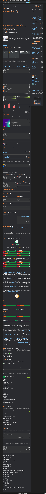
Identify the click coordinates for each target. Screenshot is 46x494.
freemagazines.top (5, 153)
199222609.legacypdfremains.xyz (25, 227)
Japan (19, 104)
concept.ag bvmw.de (34, 51)
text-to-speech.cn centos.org (36, 48)
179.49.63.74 (33, 60)
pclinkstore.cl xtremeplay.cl (35, 52)
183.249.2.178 (33, 63)
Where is (9, 212)
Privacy (24, 493)
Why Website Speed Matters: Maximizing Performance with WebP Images (38, 78)
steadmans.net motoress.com (36, 46)
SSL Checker (9, 372)
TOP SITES (10, 0)
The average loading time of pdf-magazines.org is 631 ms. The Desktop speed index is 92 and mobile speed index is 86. (16, 234)
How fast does (10, 232)
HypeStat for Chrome (37, 41)
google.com (34, 13)
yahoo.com (39, 17)
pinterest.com (34, 19)
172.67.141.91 (28, 216)
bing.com (34, 16)
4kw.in (4, 155)
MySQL (16, 52)
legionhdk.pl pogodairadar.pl (35, 53)
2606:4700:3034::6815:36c (35, 62)
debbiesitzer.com (34, 24)
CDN (4, 51)
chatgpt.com (34, 17)
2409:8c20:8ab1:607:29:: (35, 70)
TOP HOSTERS (17, 0)
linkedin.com (39, 16)
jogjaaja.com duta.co (34, 54)
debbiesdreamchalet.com (35, 27)
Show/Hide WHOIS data (36, 90)
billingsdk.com (33, 23)
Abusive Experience (8, 203)
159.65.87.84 (33, 68)
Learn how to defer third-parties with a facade (9, 272)
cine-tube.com (5, 227)
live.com (39, 18)
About (26, 493)
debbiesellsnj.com (34, 28)
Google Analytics (12, 52)
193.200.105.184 (34, 67)
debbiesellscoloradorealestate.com (36, 34)
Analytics (10, 51)
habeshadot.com (34, 29)
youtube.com (40, 13)
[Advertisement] (16, 18)
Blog (22, 493)
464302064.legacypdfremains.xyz (16, 228)
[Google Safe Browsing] (3, 363)
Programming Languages (22, 52)
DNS (5, 428)
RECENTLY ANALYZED (13, 0)
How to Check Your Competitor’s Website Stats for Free (38, 84)
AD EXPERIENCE (19, 0)
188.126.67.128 (33, 65)
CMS (26, 51)
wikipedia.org (34, 18)
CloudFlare (5, 52)
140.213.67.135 (33, 66)
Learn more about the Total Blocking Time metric (12, 291)
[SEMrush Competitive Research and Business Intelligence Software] (6, 114)
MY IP (29, 0)
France (19, 106)
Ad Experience (7, 193)
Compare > (29, 152)
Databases (16, 51)
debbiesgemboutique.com (35, 25)
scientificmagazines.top (6, 157)
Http (5, 413)
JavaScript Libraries (10, 55)
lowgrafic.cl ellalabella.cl (35, 49)
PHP (21, 53)
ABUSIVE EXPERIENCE (23, 0)
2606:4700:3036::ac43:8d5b (23, 216)
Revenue (6, 169)
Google (7, 359)
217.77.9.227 (33, 71)
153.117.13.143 (33, 61)
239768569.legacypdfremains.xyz (25, 228)
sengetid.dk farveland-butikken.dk (36, 47)
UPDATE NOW (37, 6)
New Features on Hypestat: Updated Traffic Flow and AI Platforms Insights (38, 81)
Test (29, 411)
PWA (15, 57)
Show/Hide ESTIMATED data (36, 88)
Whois (5, 440)
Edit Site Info (5, 45)
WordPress (27, 52)
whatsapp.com (40, 19)
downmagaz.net (5, 152)
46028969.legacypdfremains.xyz (7, 228)
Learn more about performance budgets (22, 272)
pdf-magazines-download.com (7, 156)
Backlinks (6, 129)
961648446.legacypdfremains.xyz (16, 227)
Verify (7, 406)
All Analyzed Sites (19, 493)
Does (10, 348)
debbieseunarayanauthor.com (35, 22)
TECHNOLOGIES (26, 0)
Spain (19, 107)
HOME (8, 0)
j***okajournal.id (33, 32)
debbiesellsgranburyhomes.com (35, 33)
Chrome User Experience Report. (8, 248)
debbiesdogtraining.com (34, 30)
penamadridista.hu (9, 227)
